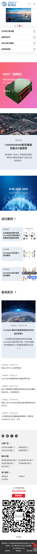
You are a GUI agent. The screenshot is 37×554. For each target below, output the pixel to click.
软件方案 (4, 466)
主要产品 (5, 443)
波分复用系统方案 (25, 460)
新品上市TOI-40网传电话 (11, 368)
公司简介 (7, 550)
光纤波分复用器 (7, 31)
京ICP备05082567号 (17, 545)
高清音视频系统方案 (8, 460)
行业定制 (4, 479)
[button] (15, 26)
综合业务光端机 (7, 43)
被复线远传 (5, 37)
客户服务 (5, 473)
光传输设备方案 (24, 463)
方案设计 (22, 476)
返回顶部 (29, 550)
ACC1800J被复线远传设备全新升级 (15, 379)
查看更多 (18, 219)
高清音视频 (5, 49)
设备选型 (4, 476)
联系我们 (18, 496)
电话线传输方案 (7, 463)
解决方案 (5, 456)
